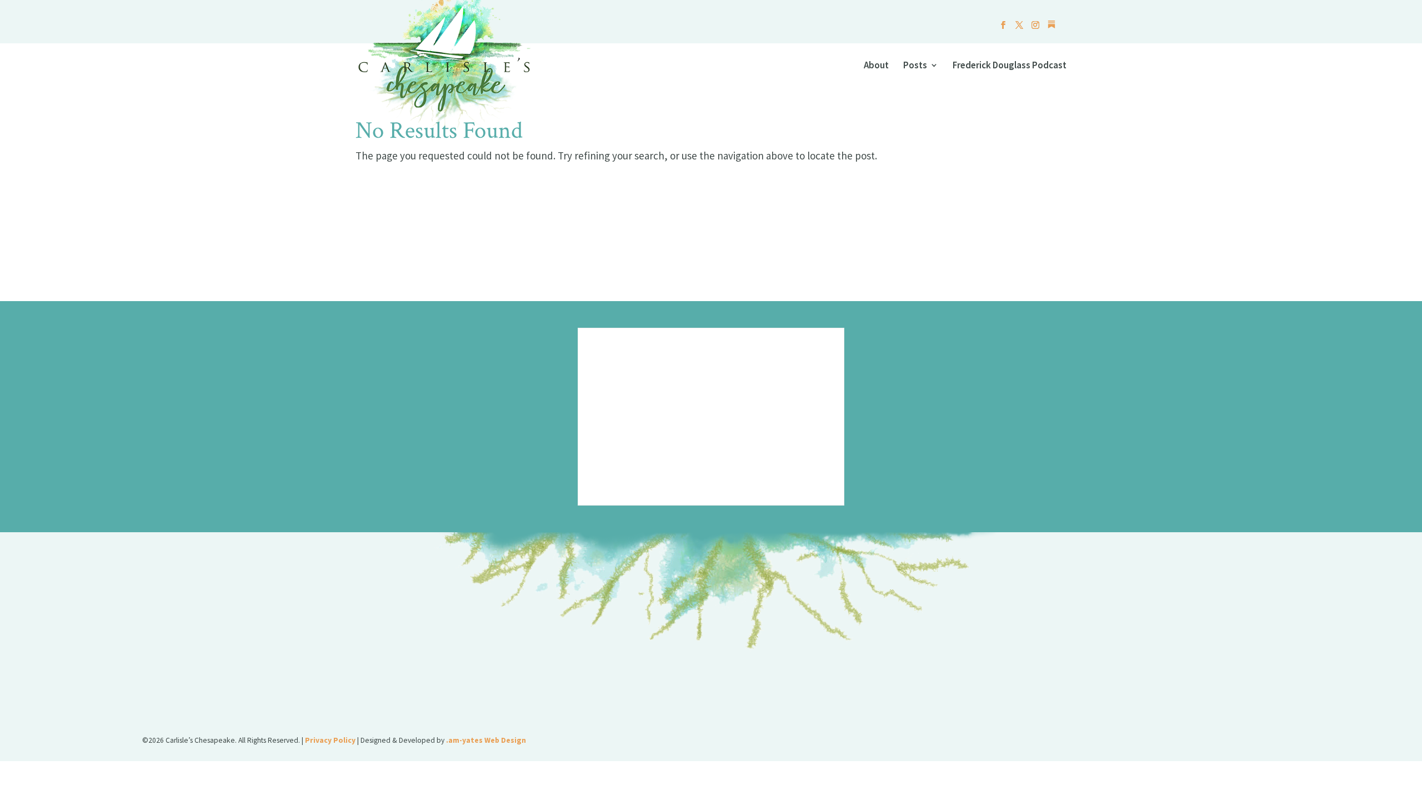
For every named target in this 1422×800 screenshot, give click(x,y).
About (876, 66)
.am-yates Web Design (486, 740)
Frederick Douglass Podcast (1009, 66)
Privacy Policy (330, 740)
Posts (915, 66)
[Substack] (1051, 27)
